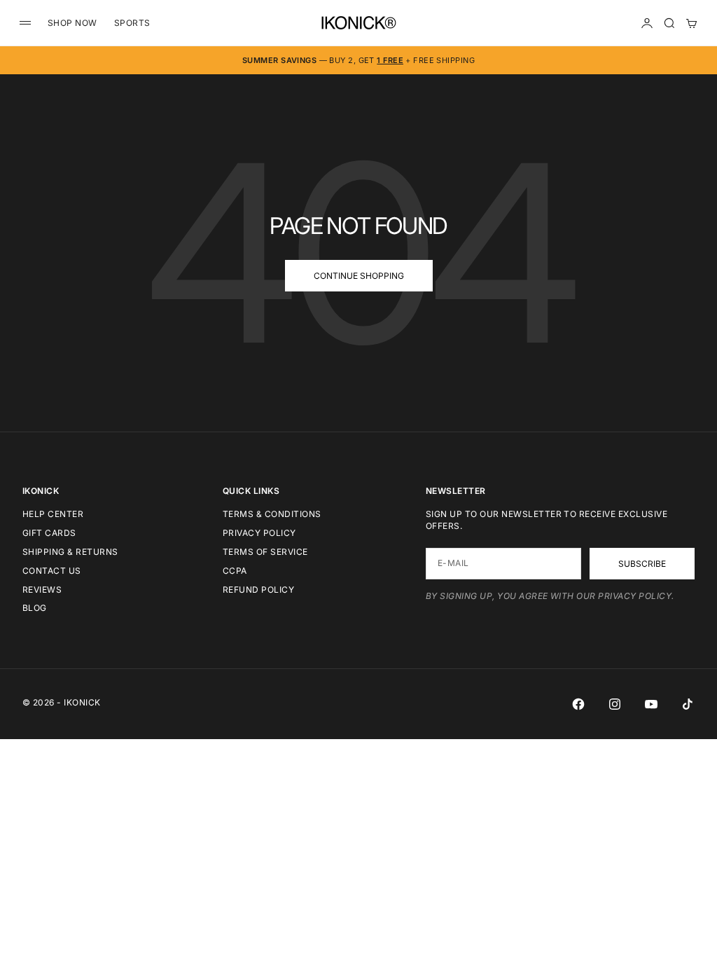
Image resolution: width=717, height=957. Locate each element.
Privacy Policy (259, 533)
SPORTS (132, 23)
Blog (34, 608)
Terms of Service (265, 551)
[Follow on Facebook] (578, 704)
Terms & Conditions (272, 514)
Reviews (42, 589)
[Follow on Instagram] (615, 704)
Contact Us (51, 570)
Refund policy (258, 589)
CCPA (235, 570)
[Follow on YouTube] (651, 704)
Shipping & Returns (70, 551)
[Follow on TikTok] (688, 704)
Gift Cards (49, 533)
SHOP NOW (72, 23)
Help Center (52, 514)
